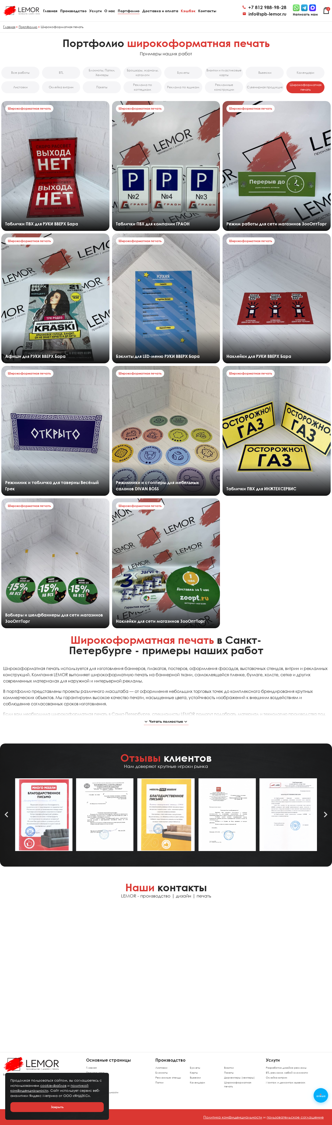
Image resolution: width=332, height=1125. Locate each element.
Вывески (195, 1077)
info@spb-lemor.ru (267, 14)
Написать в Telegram (38, 930)
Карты (194, 1072)
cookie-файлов (53, 1085)
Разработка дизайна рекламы (286, 1067)
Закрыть (57, 1107)
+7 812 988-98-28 (267, 7)
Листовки (161, 1067)
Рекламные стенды (168, 1077)
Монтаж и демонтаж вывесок (285, 1082)
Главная (91, 1067)
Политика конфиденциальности (232, 1117)
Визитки (229, 1067)
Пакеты (229, 1072)
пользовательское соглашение (295, 1117)
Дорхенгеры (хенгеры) (239, 1077)
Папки (159, 1082)
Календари (197, 1082)
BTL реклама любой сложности (287, 1072)
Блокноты (161, 1072)
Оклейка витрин (276, 1077)
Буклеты (195, 1067)
